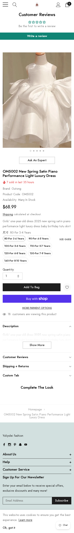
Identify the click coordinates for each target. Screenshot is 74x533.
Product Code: (12, 194)
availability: (10, 199)
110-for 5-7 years (40, 246)
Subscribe (61, 500)
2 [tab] (33, 151)
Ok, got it (9, 527)
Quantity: (9, 269)
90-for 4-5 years (38, 238)
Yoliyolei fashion (13, 435)
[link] (4, 444)
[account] (58, 4)
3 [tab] (37, 151)
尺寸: (17, 232)
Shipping (8, 214)
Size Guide (65, 239)
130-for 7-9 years (40, 253)
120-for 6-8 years (14, 253)
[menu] (5, 4)
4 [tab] (40, 151)
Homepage (35, 409)
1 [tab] (30, 151)
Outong (16, 188)
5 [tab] (43, 151)
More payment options (37, 308)
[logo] (37, 4)
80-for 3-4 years (14, 238)
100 (10, 314)
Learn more (25, 520)
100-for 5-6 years (15, 246)
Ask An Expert (37, 160)
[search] (15, 4)
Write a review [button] (37, 36)
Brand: (7, 188)
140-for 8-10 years (15, 261)
